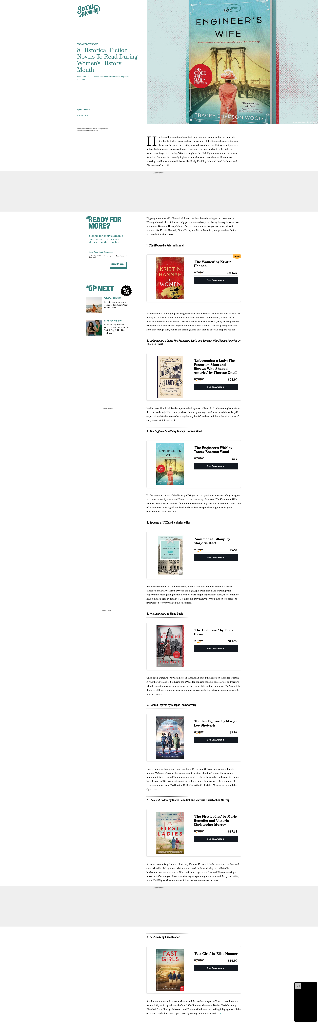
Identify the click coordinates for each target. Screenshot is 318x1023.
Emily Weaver (84, 110)
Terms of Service (120, 256)
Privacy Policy (92, 257)
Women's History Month (170, 226)
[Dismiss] (314, 984)
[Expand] (297, 984)
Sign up (115, 264)
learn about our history (210, 145)
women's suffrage (155, 153)
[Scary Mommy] (89, 10)
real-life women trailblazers (171, 161)
